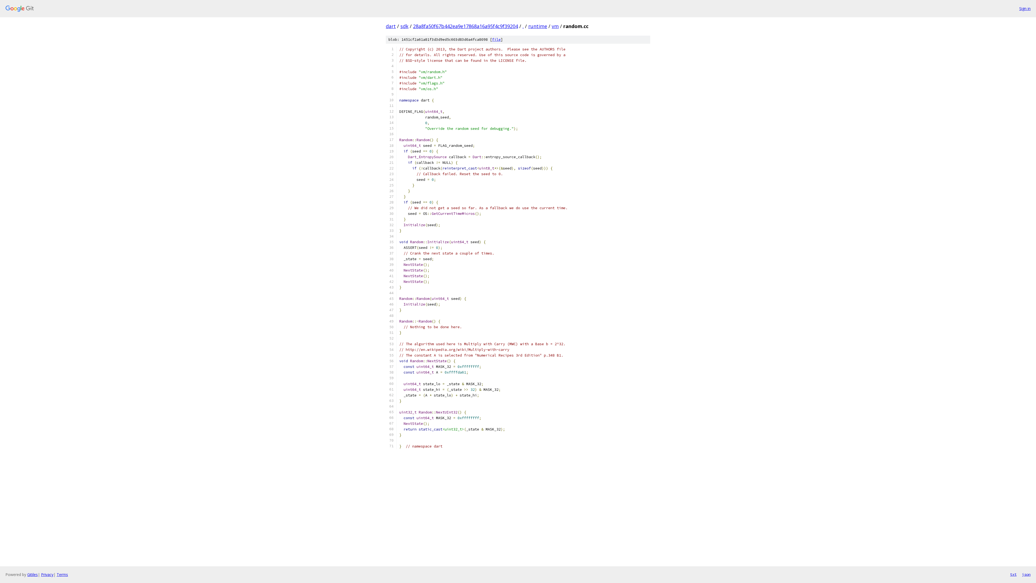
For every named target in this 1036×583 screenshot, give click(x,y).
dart (391, 26)
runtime (537, 26)
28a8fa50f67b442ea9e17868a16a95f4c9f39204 (465, 26)
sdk (404, 26)
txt (1013, 574)
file (496, 39)
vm (555, 26)
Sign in (1025, 8)
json (1026, 574)
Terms (62, 574)
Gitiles (32, 574)
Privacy (47, 574)
